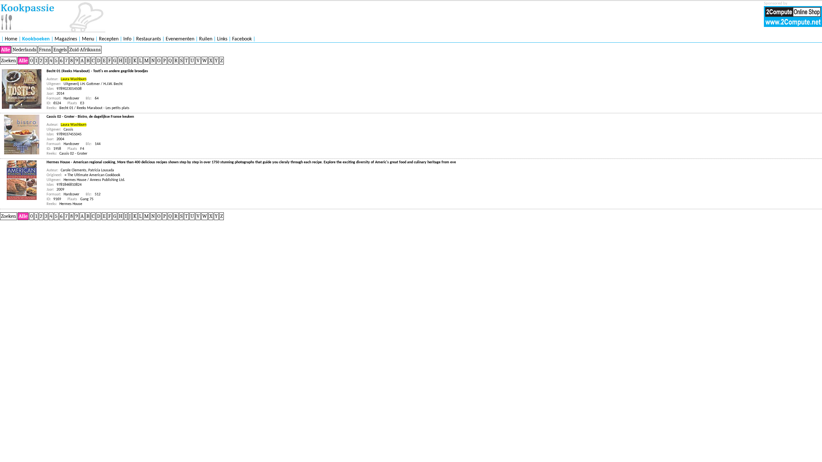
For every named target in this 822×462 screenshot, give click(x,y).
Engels (60, 50)
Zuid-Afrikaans (85, 50)
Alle (5, 50)
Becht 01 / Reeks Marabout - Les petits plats (94, 108)
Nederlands (24, 50)
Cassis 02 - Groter (73, 154)
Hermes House (70, 204)
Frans (45, 50)
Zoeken (8, 61)
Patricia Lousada (101, 170)
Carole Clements (73, 170)
